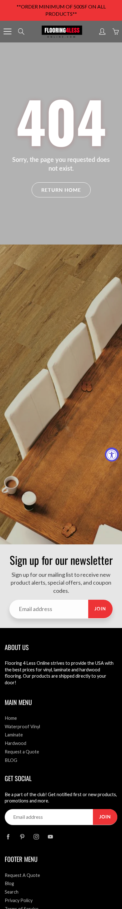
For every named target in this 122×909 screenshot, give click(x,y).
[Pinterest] (22, 836)
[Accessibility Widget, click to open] (112, 455)
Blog (9, 883)
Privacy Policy (19, 900)
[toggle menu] (7, 31)
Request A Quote (22, 875)
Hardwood (15, 743)
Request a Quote (22, 751)
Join (100, 608)
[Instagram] (36, 836)
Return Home (61, 190)
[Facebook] (8, 836)
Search (11, 892)
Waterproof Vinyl (22, 726)
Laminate (14, 734)
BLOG (11, 760)
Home (11, 718)
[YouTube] (50, 836)
